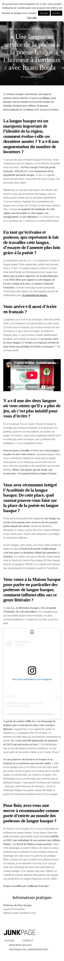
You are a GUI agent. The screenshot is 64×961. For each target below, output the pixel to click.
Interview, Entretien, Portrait (24, 28)
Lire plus (32, 17)
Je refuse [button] (56, 13)
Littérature (50, 28)
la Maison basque (44, 579)
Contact (27, 940)
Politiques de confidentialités (28, 949)
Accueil (10, 940)
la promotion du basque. (34, 295)
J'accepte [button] (44, 13)
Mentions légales (20, 945)
